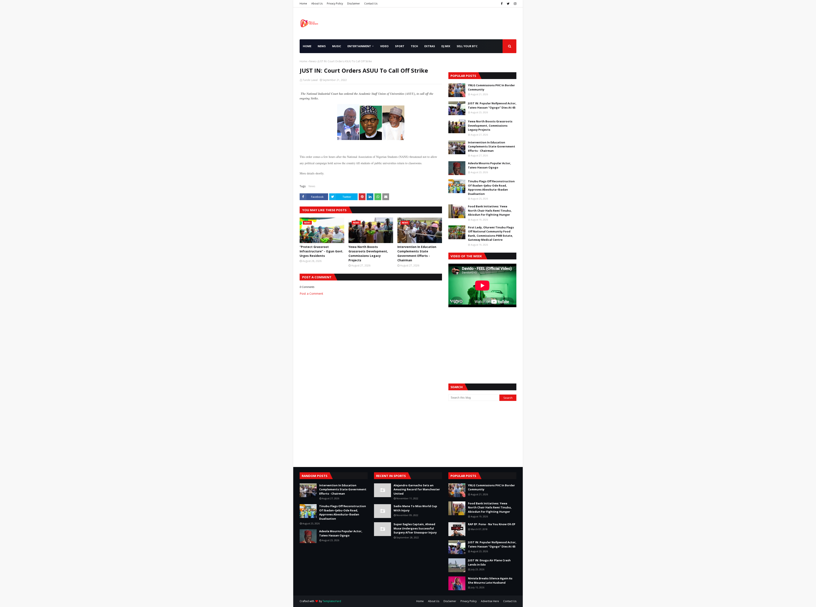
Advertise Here (490, 601)
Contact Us (370, 3)
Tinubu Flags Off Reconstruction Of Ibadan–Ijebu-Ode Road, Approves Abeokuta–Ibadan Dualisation (491, 187)
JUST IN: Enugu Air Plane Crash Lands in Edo (489, 562)
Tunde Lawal (310, 80)
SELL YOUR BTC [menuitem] (467, 46)
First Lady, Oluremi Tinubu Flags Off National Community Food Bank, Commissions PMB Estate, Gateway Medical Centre (491, 233)
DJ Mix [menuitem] (445, 46)
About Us (317, 3)
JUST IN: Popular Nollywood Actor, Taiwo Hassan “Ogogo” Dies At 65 (492, 105)
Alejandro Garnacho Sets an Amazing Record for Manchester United (417, 489)
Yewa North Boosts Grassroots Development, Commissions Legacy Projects (368, 253)
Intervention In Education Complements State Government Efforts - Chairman (416, 253)
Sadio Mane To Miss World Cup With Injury (415, 508)
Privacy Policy (335, 3)
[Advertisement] (482, 340)
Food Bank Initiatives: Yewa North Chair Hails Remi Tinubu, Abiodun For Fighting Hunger (490, 210)
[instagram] (514, 3)
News (312, 61)
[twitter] (508, 3)
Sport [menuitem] (399, 46)
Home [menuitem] (307, 46)
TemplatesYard (332, 601)
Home (303, 3)
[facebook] (502, 3)
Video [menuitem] (384, 46)
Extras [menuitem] (429, 46)
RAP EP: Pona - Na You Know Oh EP (491, 524)
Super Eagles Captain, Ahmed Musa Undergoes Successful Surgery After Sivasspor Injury (415, 528)
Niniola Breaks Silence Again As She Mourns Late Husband (490, 580)
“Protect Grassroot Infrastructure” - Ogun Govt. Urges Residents (321, 251)
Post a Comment (311, 293)
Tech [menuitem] (414, 46)
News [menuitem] (322, 46)
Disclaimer (353, 3)
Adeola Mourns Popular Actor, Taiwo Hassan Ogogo (489, 165)
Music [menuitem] (336, 46)
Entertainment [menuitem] (359, 46)
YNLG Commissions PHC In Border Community (491, 87)
